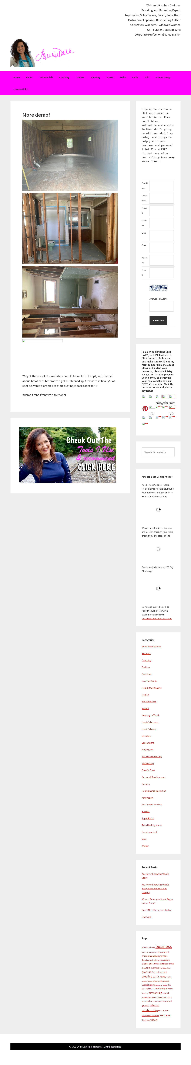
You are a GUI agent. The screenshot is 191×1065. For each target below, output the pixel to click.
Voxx (144, 838)
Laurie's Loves (149, 728)
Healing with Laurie (152, 687)
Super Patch (148, 818)
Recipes (146, 783)
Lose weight (148, 742)
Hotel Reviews (149, 701)
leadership (158, 985)
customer (154, 963)
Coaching (146, 660)
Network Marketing (152, 756)
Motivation (147, 749)
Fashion (146, 667)
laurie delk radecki (161, 981)
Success (146, 811)
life (149, 988)
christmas (161, 960)
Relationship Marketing (154, 790)
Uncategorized (149, 832)
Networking (148, 763)
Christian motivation (150, 960)
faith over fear (152, 967)
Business (146, 653)
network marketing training (160, 997)
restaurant (164, 1010)
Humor (145, 708)
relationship (150, 1010)
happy (163, 976)
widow (153, 1020)
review (144, 1016)
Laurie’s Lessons (148, 985)
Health (145, 694)
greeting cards (150, 976)
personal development (152, 1001)
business (163, 946)
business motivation (149, 952)
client (167, 960)
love (153, 989)
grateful (167, 968)
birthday (145, 947)
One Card (146, 916)
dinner (171, 963)
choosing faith (163, 952)
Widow (145, 845)
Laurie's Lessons (150, 722)
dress (144, 968)
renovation (147, 797)
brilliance (152, 947)
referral (154, 1005)
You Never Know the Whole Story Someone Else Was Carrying (155, 888)
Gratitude (147, 674)
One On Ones (148, 770)
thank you (146, 1020)
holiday (144, 981)
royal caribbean (153, 1016)
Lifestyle (146, 735)
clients (145, 963)
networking (155, 993)
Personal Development (153, 777)
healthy (169, 977)
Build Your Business (151, 646)
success (165, 1015)
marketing (160, 988)
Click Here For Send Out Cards (157, 618)
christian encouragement (154, 955)
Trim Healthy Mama (152, 825)
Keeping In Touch (151, 715)
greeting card (160, 972)
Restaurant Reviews (152, 804)
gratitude (147, 972)
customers (164, 964)
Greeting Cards (149, 680)
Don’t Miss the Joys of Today (156, 909)
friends (162, 968)
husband (150, 981)
